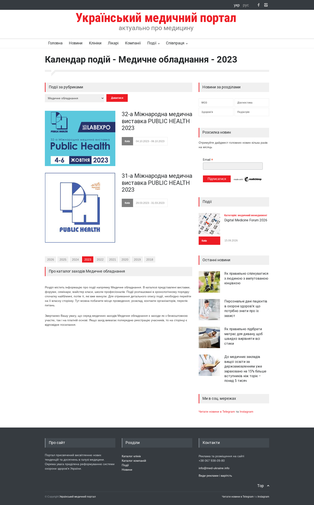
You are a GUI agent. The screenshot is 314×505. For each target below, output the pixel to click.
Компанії (133, 43)
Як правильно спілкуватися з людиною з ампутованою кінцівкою (246, 278)
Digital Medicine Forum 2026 (245, 220)
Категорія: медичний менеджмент (245, 215)
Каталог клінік (131, 456)
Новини (75, 43)
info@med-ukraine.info (214, 468)
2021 (112, 259)
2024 (75, 259)
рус (246, 5)
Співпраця (175, 43)
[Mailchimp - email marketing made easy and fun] (248, 181)
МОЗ (204, 102)
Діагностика (244, 102)
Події (151, 43)
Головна (55, 43)
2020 (125, 259)
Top (260, 485)
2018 (149, 259)
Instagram (246, 411)
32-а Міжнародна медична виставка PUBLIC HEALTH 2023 (157, 121)
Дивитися (117, 97)
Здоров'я (207, 112)
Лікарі (113, 43)
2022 (100, 259)
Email (208, 160)
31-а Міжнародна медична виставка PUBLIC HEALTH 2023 (157, 182)
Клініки (95, 43)
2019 (137, 259)
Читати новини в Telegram (217, 411)
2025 (63, 259)
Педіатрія (243, 112)
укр (237, 5)
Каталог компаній (134, 460)
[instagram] (266, 5)
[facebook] (258, 5)
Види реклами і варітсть (215, 475)
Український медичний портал (77, 496)
